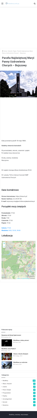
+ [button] (4, 243)
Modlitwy (5, 380)
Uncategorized (7, 399)
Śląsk (14, 51)
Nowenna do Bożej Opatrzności (11, 335)
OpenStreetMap (25, 278)
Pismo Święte (7, 390)
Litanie (5, 386)
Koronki (5, 402)
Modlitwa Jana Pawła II (9, 348)
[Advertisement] (18, 27)
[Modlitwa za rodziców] (7, 365)
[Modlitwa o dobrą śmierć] (7, 342)
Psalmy (5, 396)
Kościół (10, 51)
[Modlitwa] (12, 3)
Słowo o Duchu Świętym (20, 354)
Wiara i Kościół (7, 383)
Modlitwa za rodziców (20, 362)
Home (5, 51)
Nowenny (5, 405)
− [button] (4, 246)
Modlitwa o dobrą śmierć (21, 340)
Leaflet (18, 278)
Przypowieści (7, 393)
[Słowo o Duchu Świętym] (7, 356)
